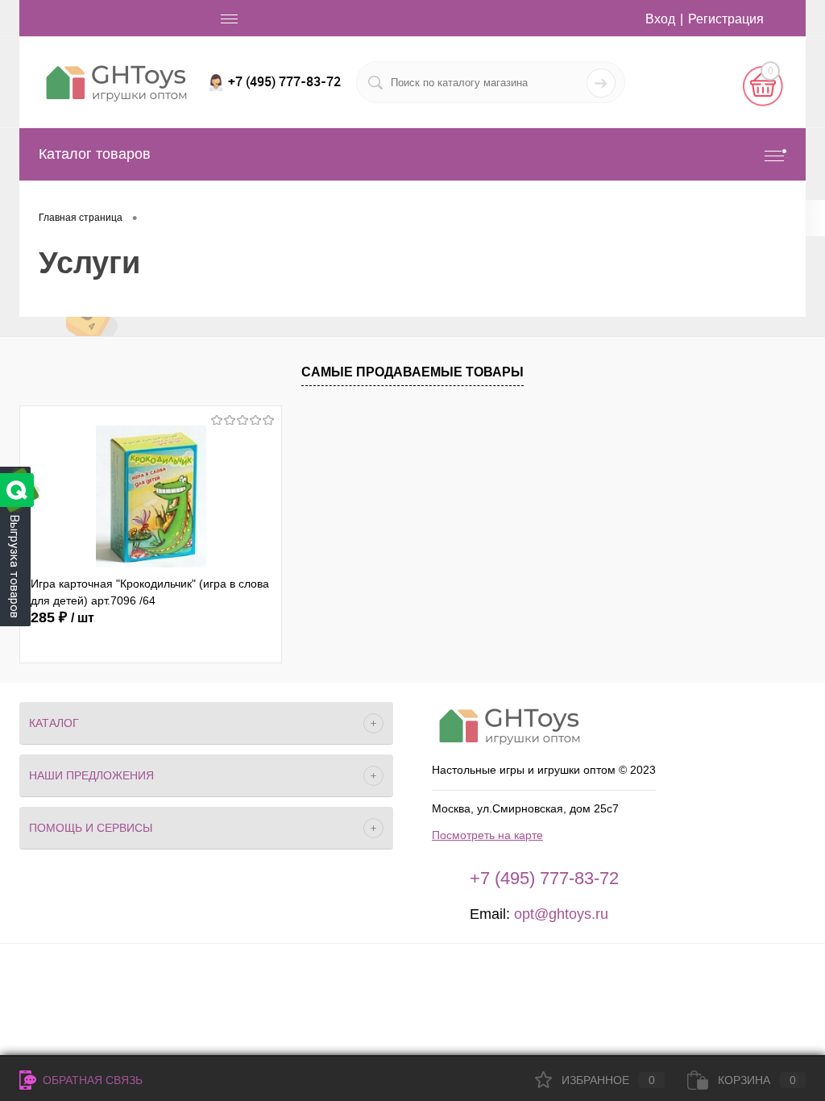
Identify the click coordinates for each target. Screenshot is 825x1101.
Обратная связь (91, 1080)
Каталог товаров (95, 154)
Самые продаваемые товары (412, 372)
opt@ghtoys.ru (561, 914)
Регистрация (726, 19)
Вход (660, 19)
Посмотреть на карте (487, 835)
